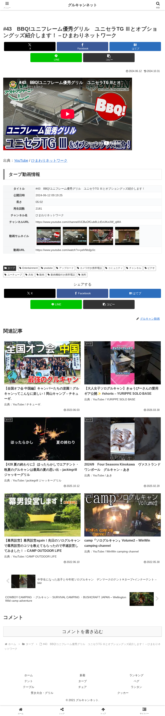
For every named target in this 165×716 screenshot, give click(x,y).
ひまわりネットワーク (49, 161)
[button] (109, 57)
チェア (82, 687)
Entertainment (30, 268)
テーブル (28, 687)
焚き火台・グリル (42, 692)
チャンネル (135, 268)
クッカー (123, 692)
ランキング (136, 675)
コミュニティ (115, 268)
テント (28, 681)
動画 (41, 274)
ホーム (28, 675)
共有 (30, 274)
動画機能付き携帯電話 (63, 274)
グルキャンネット (82, 5)
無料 (83, 274)
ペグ (136, 681)
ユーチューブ (14, 274)
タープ (11, 268)
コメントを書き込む (82, 631)
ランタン (136, 687)
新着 (82, 675)
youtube (48, 268)
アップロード (66, 268)
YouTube (21, 161)
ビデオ (151, 268)
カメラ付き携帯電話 (91, 268)
